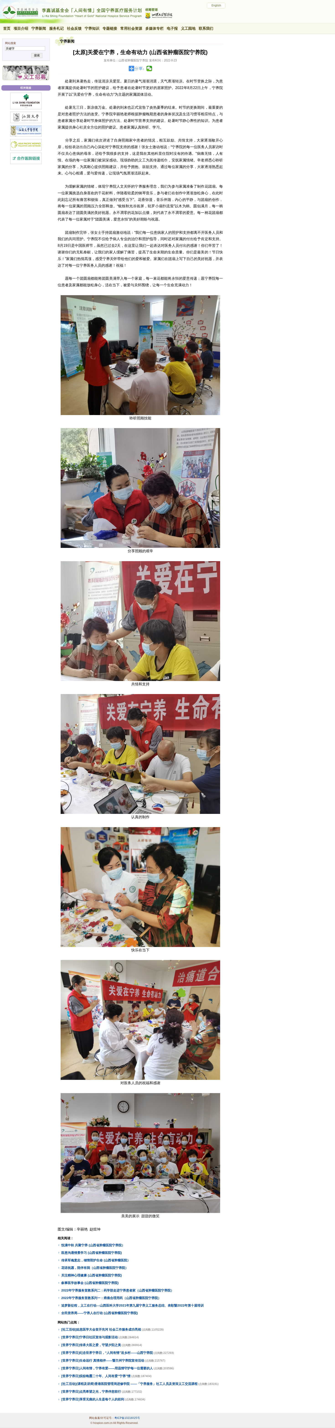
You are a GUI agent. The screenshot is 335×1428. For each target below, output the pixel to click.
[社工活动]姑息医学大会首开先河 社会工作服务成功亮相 (101, 1329)
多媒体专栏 (154, 28)
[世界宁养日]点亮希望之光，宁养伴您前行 (91, 1391)
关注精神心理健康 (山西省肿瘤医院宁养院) (91, 1275)
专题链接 (110, 28)
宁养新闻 (38, 28)
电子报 (172, 28)
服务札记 (56, 28)
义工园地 (188, 28)
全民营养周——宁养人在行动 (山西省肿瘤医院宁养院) (99, 1313)
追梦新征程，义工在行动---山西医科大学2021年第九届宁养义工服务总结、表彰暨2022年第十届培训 (132, 1305)
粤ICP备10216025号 (127, 1418)
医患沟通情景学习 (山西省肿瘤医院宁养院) (91, 1252)
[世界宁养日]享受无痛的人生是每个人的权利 (92, 1399)
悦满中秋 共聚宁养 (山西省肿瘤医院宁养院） (93, 1245)
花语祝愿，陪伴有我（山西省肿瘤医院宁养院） (94, 1268)
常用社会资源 (131, 28)
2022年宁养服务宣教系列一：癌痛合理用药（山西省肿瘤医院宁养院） (111, 1298)
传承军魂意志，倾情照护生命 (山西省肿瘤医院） (95, 1260)
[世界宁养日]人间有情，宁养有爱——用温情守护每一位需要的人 (107, 1368)
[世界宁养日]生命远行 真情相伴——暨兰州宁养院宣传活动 (102, 1360)
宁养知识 (92, 28)
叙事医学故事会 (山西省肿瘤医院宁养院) (90, 1283)
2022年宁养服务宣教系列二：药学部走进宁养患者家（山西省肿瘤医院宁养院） (117, 1290)
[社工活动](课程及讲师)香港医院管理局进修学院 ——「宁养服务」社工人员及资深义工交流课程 (129, 1384)
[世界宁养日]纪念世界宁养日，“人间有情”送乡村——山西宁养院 (107, 1352)
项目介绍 (21, 28)
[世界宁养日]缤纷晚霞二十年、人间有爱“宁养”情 (96, 1376)
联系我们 (206, 28)
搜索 (37, 55)
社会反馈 (74, 28)
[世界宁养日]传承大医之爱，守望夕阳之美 (91, 1345)
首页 (6, 28)
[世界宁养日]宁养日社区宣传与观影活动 (89, 1337)
